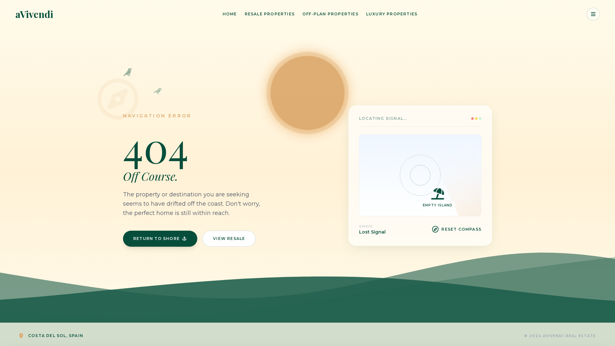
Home (230, 14)
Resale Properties (270, 14)
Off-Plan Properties (330, 14)
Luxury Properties (391, 14)
